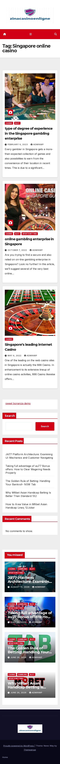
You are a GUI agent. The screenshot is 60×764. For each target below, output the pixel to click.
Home (5, 757)
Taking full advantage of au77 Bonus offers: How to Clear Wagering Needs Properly (28, 469)
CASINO (9, 123)
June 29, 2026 (19, 657)
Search (10, 416)
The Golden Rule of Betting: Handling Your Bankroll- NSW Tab (28, 652)
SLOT (17, 123)
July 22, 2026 (19, 622)
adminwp (38, 144)
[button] (55, 34)
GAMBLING (22, 569)
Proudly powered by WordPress (18, 745)
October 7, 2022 (18, 250)
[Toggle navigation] (30, 34)
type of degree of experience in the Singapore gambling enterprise (28, 133)
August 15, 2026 (20, 587)
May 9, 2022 (15, 355)
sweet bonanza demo (18, 403)
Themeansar (30, 749)
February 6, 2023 (18, 144)
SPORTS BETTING (29, 234)
